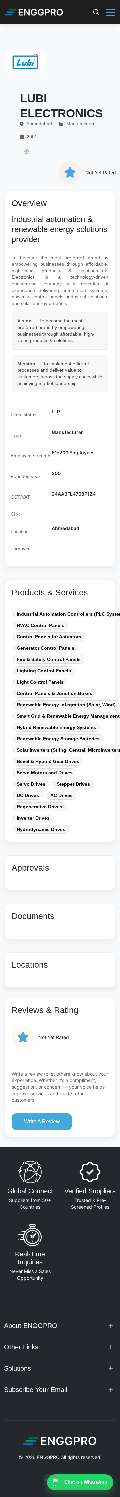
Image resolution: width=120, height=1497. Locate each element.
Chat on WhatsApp (85, 1482)
